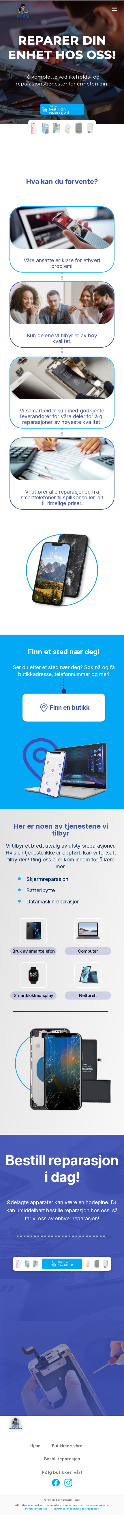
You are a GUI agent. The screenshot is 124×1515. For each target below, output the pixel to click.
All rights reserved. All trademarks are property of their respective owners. (62, 1505)
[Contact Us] (94, 1446)
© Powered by (62, 1500)
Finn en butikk (70, 707)
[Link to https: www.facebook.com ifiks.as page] (56, 1483)
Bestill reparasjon (62, 1458)
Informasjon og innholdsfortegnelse (76, 1509)
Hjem (35, 1445)
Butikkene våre (67, 1445)
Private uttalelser (36, 1509)
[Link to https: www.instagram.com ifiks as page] (68, 1483)
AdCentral (70, 1500)
